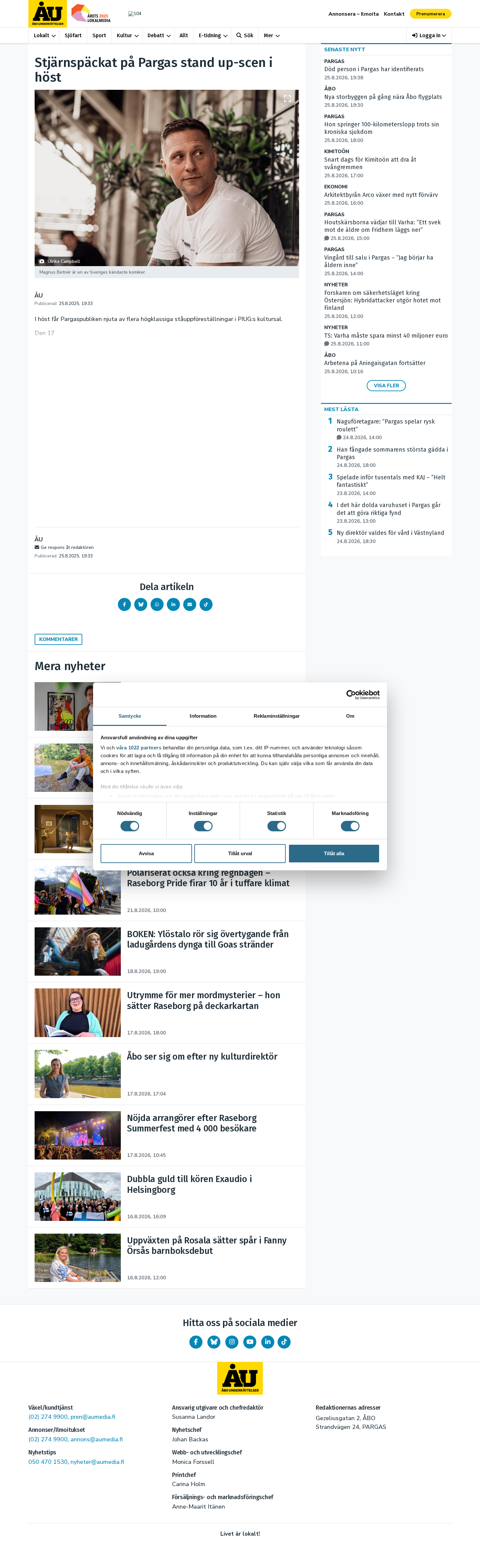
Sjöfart (73, 35)
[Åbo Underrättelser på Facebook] (195, 1342)
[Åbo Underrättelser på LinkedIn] (267, 1342)
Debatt (156, 35)
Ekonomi (335, 187)
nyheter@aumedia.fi (97, 1462)
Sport (99, 35)
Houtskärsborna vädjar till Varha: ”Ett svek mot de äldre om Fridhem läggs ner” (382, 230)
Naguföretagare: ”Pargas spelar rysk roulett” (386, 429)
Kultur (124, 35)
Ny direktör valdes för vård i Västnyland (390, 536)
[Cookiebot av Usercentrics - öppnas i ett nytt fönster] (351, 694)
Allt (184, 35)
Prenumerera (430, 14)
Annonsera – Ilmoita (353, 14)
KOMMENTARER (58, 639)
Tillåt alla (334, 853)
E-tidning (210, 35)
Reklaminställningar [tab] (277, 716)
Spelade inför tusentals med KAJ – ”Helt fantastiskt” (391, 485)
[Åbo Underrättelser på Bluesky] (213, 1342)
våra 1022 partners (138, 747)
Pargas (334, 61)
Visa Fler (386, 385)
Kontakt (394, 14)
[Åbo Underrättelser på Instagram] (231, 1342)
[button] (429, 35)
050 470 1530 (48, 1462)
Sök (248, 35)
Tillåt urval (240, 853)
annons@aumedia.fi (97, 1439)
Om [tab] (350, 716)
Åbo (330, 89)
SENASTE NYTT (344, 49)
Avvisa (146, 853)
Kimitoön (336, 152)
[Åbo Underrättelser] (240, 1378)
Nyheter (336, 285)
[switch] (203, 826)
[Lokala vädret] (131, 13)
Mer (268, 35)
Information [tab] (203, 716)
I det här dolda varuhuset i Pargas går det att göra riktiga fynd (388, 513)
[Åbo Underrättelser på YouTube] (249, 1342)
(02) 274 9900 (48, 1417)
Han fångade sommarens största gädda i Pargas (392, 457)
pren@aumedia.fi (93, 1417)
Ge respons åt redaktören (67, 547)
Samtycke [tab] (130, 716)
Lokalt (41, 35)
